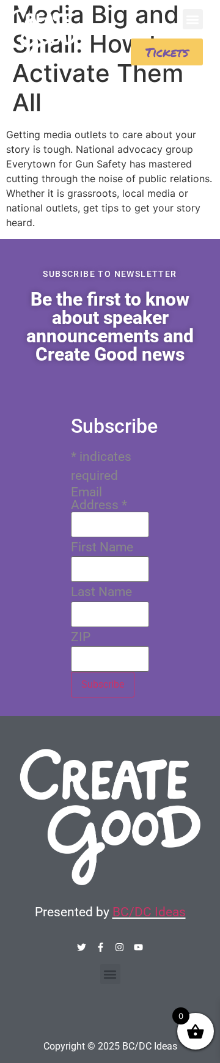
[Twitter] (81, 947)
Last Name (101, 592)
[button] (193, 19)
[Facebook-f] (100, 947)
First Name (102, 547)
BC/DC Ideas (149, 912)
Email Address (99, 499)
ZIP (80, 637)
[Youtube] (138, 947)
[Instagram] (119, 947)
